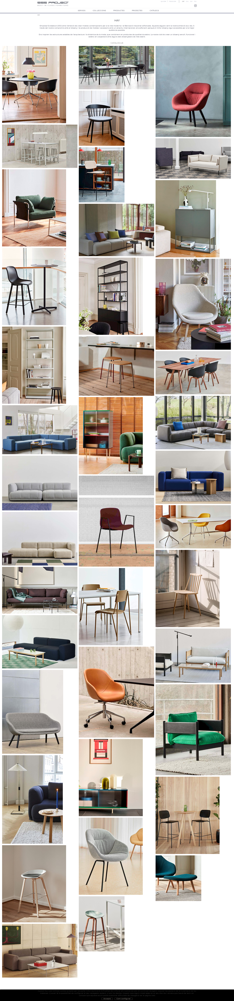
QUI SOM (163, 1)
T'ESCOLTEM (172, 1)
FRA (195, 1)
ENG (187, 1)
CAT (183, 1)
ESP (191, 1)
